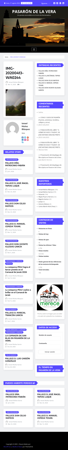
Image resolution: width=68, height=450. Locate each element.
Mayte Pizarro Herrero (46, 197)
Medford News (17, 447)
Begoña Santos (44, 199)
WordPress (7, 447)
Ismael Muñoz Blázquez (16, 82)
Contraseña (43, 343)
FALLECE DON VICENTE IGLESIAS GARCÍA (16, 245)
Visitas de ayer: (44, 240)
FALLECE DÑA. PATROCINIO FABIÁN (15, 164)
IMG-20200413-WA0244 (17, 57)
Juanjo (41, 202)
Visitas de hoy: (44, 234)
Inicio (6, 57)
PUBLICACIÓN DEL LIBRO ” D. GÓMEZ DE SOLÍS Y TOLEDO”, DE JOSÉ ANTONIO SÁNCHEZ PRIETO (49, 132)
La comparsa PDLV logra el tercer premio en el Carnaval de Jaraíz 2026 (17, 269)
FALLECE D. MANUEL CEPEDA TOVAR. (15, 225)
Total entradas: (44, 270)
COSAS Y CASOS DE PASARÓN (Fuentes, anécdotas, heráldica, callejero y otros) (49, 119)
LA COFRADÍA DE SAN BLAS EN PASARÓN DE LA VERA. (17, 338)
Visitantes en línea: (45, 229)
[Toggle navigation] (34, 49)
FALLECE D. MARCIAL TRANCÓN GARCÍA (15, 313)
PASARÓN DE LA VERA (34, 11)
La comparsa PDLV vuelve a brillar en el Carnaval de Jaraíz (18, 292)
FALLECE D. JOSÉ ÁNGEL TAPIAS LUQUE (17, 184)
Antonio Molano (44, 204)
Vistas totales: (44, 251)
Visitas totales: (44, 256)
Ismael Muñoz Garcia (15, 169)
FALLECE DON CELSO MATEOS (49, 80)
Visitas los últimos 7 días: (48, 245)
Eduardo (41, 194)
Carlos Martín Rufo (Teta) (47, 206)
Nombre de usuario (45, 335)
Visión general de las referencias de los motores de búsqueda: (50, 263)
